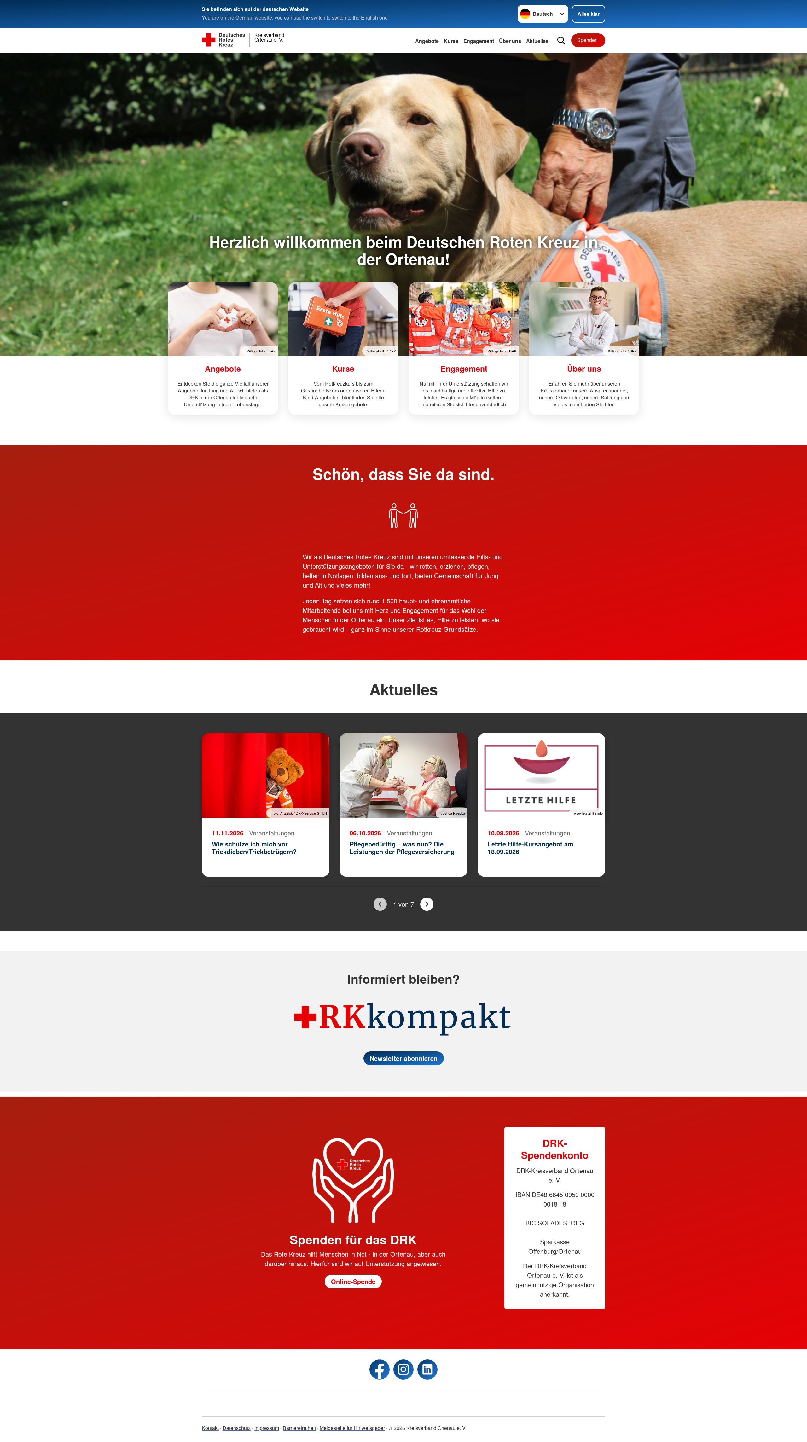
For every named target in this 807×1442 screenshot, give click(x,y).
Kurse (451, 40)
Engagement (478, 40)
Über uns (510, 40)
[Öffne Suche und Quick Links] (561, 40)
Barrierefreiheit (299, 1428)
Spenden (587, 40)
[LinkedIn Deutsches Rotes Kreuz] (427, 1369)
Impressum (266, 1428)
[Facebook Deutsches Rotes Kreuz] (379, 1369)
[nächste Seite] (426, 904)
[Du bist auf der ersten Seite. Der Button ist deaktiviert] (380, 904)
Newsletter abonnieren (404, 1058)
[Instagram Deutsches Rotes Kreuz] (403, 1369)
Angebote (427, 40)
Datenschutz (237, 1428)
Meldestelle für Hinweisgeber (352, 1428)
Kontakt (210, 1428)
